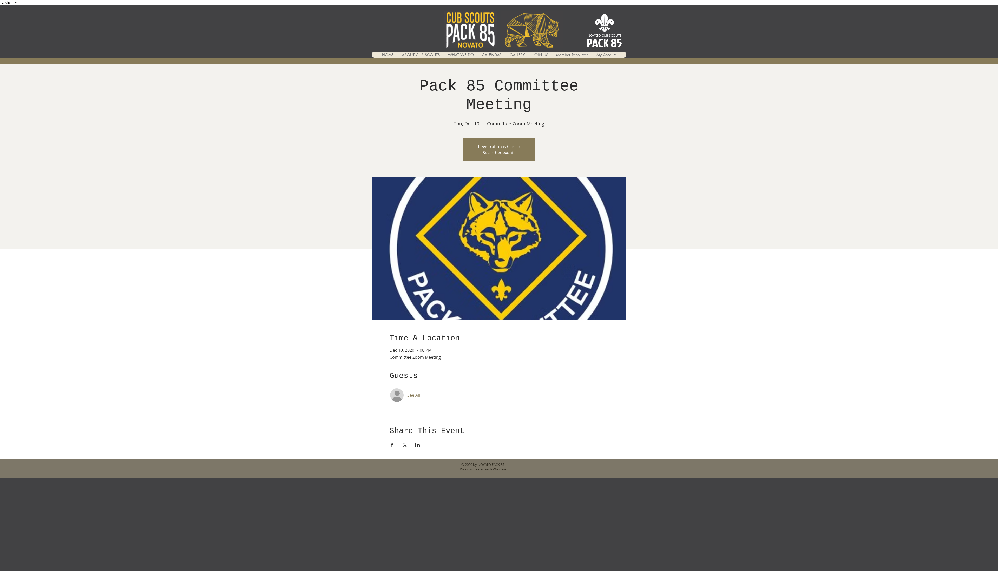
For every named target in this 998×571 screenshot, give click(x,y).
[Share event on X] (404, 445)
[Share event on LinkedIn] (417, 445)
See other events (499, 153)
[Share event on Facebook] (392, 445)
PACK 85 (604, 42)
